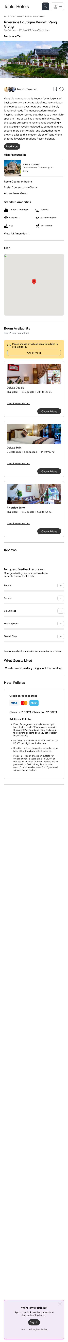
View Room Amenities (18, 403)
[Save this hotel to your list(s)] (55, 89)
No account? (34, 1329)
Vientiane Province (21, 16)
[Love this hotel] (61, 89)
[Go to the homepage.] (16, 6)
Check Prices (34, 352)
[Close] (59, 1304)
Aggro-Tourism (30, 164)
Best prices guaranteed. (16, 333)
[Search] (45, 6)
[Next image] (63, 65)
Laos (6, 16)
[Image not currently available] (34, 374)
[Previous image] (4, 65)
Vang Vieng (38, 16)
